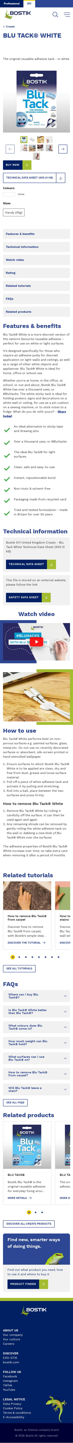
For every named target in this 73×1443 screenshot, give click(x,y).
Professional (12, 3)
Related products (18, 311)
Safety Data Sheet (24, 597)
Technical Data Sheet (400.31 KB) (29, 177)
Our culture (11, 1339)
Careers (8, 1343)
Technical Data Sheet (26, 564)
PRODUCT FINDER (23, 1284)
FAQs (9, 298)
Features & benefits (20, 233)
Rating (10, 272)
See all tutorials (19, 968)
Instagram (10, 1380)
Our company (13, 1334)
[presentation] (10, 149)
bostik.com (11, 1362)
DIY (29, 3)
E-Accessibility (13, 1417)
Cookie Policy (12, 1408)
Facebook (10, 1376)
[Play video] (36, 642)
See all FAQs (15, 1102)
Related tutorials (18, 285)
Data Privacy (12, 1403)
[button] (12, 957)
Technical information (22, 246)
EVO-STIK (10, 1357)
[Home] (20, 14)
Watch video (15, 259)
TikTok (7, 1385)
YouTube (9, 1389)
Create (10, 26)
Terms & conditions (17, 1412)
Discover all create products (28, 1224)
